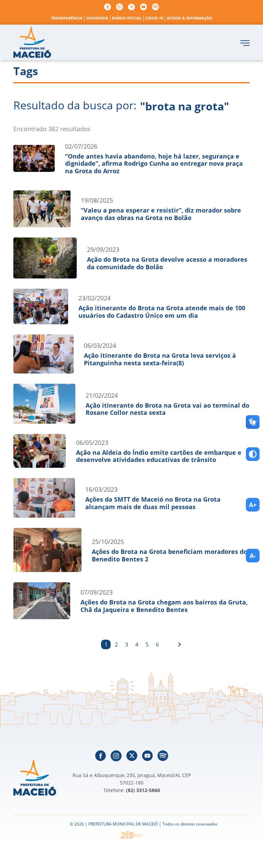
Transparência (67, 18)
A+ (252, 505)
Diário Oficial (127, 18)
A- (253, 556)
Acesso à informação (189, 18)
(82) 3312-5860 (143, 790)
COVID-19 (154, 18)
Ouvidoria (97, 18)
